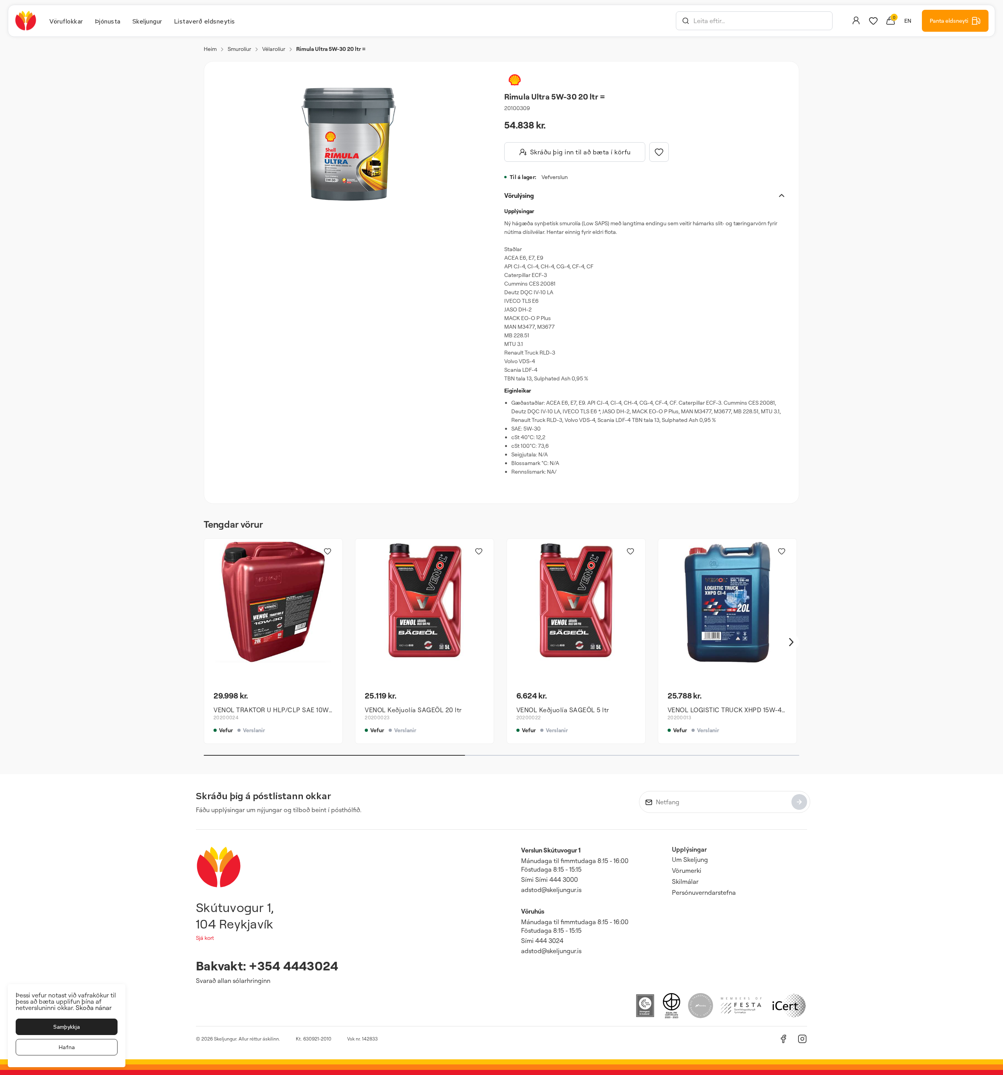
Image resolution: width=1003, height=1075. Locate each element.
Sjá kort (205, 937)
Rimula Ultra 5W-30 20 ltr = (331, 48)
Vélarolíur (273, 48)
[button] (686, 21)
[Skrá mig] (799, 802)
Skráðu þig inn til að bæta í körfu (580, 152)
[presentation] (66, 21)
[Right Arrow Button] (791, 642)
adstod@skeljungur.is (551, 890)
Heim (210, 48)
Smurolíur (239, 48)
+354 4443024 (293, 965)
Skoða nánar (94, 1008)
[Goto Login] (873, 21)
